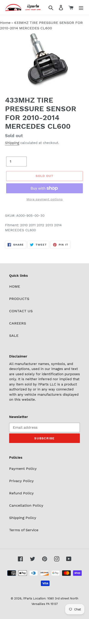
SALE (13, 335)
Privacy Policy (21, 481)
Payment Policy (23, 468)
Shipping (12, 143)
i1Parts (27, 598)
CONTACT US (21, 311)
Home (5, 22)
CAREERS (17, 323)
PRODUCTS (19, 299)
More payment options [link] (44, 199)
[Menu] (81, 7)
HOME (14, 286)
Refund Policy (21, 493)
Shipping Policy (22, 518)
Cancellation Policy (26, 505)
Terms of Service (23, 530)
